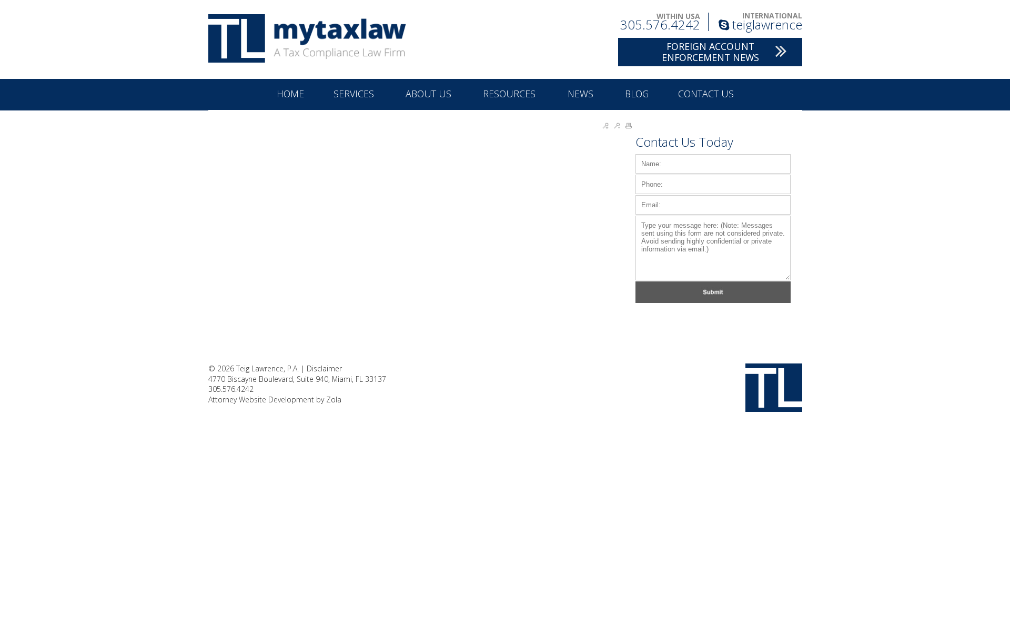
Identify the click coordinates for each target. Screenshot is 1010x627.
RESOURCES (510, 93)
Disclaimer (324, 368)
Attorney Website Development (261, 399)
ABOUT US (430, 93)
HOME (290, 93)
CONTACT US (706, 93)
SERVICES (355, 93)
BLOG (637, 93)
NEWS (582, 93)
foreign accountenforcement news (710, 52)
